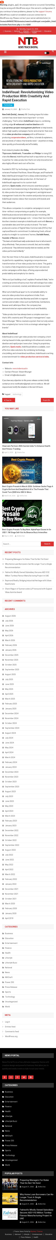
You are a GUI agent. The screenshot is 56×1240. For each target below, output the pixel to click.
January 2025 (10, 709)
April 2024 (9, 752)
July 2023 (9, 796)
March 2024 (10, 757)
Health (34, 33)
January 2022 (10, 884)
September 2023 (12, 787)
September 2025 (12, 670)
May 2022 (9, 865)
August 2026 (10, 616)
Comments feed (12, 1031)
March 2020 (10, 904)
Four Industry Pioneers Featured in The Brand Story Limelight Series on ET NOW (10, 400)
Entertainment (37, 31)
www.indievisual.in (20, 368)
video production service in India (34, 357)
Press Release (24, 33)
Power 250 (9, 982)
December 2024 (11, 713)
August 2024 (10, 733)
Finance (8, 948)
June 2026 (9, 626)
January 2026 (10, 650)
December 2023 (11, 772)
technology (17, 394)
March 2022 (10, 874)
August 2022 (10, 850)
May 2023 (9, 806)
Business (8, 31)
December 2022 (11, 830)
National (17, 31)
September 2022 (12, 845)
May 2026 (9, 631)
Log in (7, 1022)
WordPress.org (11, 1036)
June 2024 (9, 743)
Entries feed (10, 1027)
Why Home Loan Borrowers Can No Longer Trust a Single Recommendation (28, 565)
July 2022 (9, 855)
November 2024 (11, 718)
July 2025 (9, 679)
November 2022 (11, 835)
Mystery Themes (37, 1231)
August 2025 (10, 674)
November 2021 (11, 894)
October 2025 (11, 665)
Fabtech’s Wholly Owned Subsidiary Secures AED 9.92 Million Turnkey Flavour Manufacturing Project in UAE (27, 574)
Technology (8, 105)
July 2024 (9, 738)
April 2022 (9, 869)
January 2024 (10, 767)
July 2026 (9, 621)
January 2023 (10, 826)
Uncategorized (11, 1002)
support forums (45, 11)
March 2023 (10, 816)
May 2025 (9, 689)
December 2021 (11, 889)
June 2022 (9, 860)
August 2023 (10, 791)
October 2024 (11, 723)
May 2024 (9, 748)
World (7, 1007)
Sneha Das (25, 109)
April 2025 (9, 694)
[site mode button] (46, 53)
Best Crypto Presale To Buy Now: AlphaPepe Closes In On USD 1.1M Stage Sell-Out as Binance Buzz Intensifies (26, 530)
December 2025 (11, 655)
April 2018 (9, 918)
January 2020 (10, 913)
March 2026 (10, 640)
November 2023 (11, 777)
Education (47, 31)
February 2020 (11, 908)
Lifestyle (26, 31)
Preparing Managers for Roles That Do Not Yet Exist (26, 559)
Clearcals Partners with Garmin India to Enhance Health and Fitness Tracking (26, 447)
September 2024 (12, 728)
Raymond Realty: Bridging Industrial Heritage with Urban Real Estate (28, 582)
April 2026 (9, 635)
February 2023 (11, 821)
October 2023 (11, 782)
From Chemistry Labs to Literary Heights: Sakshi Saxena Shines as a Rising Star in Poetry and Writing (48, 400)
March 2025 (10, 699)
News (7, 972)
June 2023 (9, 801)
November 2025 (11, 660)
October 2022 (11, 840)
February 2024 (11, 762)
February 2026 (11, 645)
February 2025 (11, 704)
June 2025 (9, 684)
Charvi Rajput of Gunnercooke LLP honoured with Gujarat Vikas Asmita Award (28, 590)
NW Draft (9, 977)
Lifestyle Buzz (11, 963)
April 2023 (9, 811)
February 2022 (11, 879)
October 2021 (11, 899)
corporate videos (18, 137)
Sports (8, 992)
